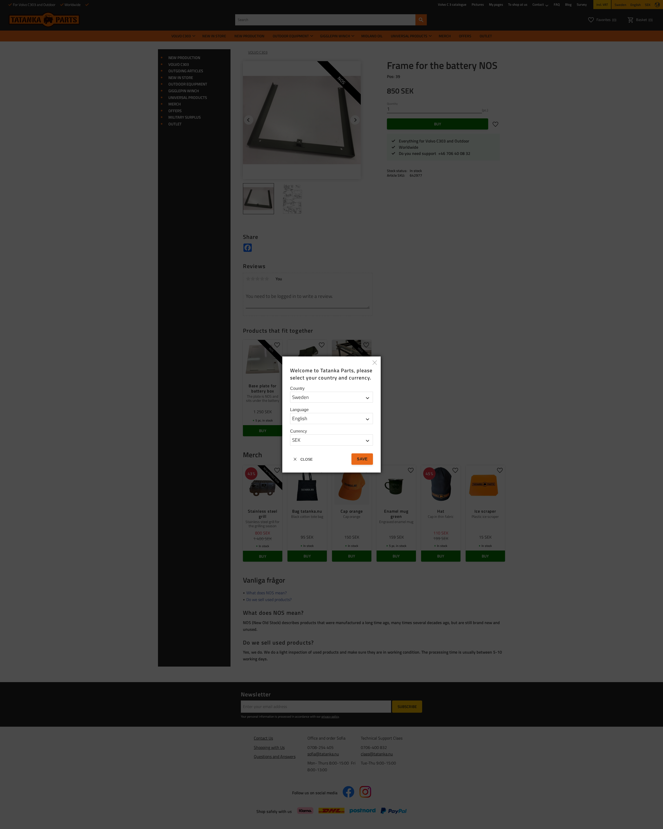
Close (306, 459)
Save (362, 459)
